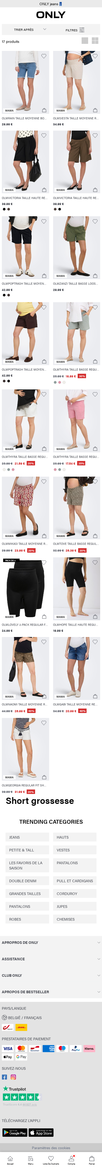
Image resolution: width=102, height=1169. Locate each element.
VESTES (63, 849)
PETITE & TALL (21, 849)
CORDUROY (67, 893)
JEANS (14, 837)
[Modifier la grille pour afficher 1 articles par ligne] (85, 41)
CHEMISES (66, 919)
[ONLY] (51, 16)
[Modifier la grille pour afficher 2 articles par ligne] (95, 41)
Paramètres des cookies (51, 1147)
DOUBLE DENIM (22, 880)
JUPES (62, 906)
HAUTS (63, 837)
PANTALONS (67, 862)
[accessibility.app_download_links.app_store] (41, 1136)
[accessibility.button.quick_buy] (44, 110)
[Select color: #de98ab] (60, 382)
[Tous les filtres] (75, 29)
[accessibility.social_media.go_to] (4, 1078)
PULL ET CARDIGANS (75, 880)
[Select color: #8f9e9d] (55, 382)
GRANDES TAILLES (25, 893)
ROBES (15, 919)
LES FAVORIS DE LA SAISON (25, 865)
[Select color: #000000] (4, 209)
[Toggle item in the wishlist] (43, 56)
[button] (25, 82)
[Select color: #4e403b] (8, 209)
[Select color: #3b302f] (8, 295)
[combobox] (26, 29)
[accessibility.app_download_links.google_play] (15, 1136)
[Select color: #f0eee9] (64, 382)
